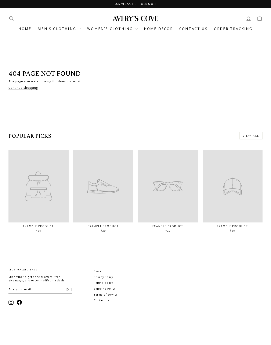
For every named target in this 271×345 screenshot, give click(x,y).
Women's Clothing (110, 28)
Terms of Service (106, 294)
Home (24, 28)
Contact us (193, 28)
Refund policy (103, 282)
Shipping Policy (105, 288)
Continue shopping (23, 88)
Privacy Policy (103, 277)
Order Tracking (233, 28)
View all (251, 136)
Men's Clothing (58, 28)
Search (98, 271)
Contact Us (101, 300)
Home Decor (158, 28)
